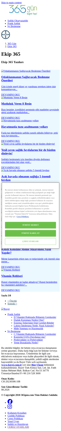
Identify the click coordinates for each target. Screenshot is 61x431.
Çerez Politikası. (23, 216)
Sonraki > (12, 303)
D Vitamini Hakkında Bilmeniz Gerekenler (35, 317)
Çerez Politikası (15, 418)
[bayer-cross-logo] (5, 38)
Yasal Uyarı (13, 421)
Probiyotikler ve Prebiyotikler (28, 339)
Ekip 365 (12, 46)
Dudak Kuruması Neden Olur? (29, 320)
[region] (31, 215)
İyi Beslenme (14, 26)
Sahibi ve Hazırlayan (18, 424)
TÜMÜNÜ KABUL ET (30, 233)
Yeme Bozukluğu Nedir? (26, 342)
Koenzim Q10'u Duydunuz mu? (30, 337)
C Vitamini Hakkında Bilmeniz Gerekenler (35, 334)
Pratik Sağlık (14, 23)
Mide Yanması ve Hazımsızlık (28, 328)
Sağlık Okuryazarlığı (18, 20)
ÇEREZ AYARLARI (30, 241)
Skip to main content (11, 2)
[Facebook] (10, 402)
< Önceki (12, 301)
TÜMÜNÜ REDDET (30, 225)
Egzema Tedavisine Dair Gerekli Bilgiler (34, 322)
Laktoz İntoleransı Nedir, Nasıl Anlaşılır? (34, 325)
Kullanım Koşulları (17, 413)
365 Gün (12, 43)
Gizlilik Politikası (16, 415)
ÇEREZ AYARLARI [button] (18, 427)
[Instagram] (10, 407)
